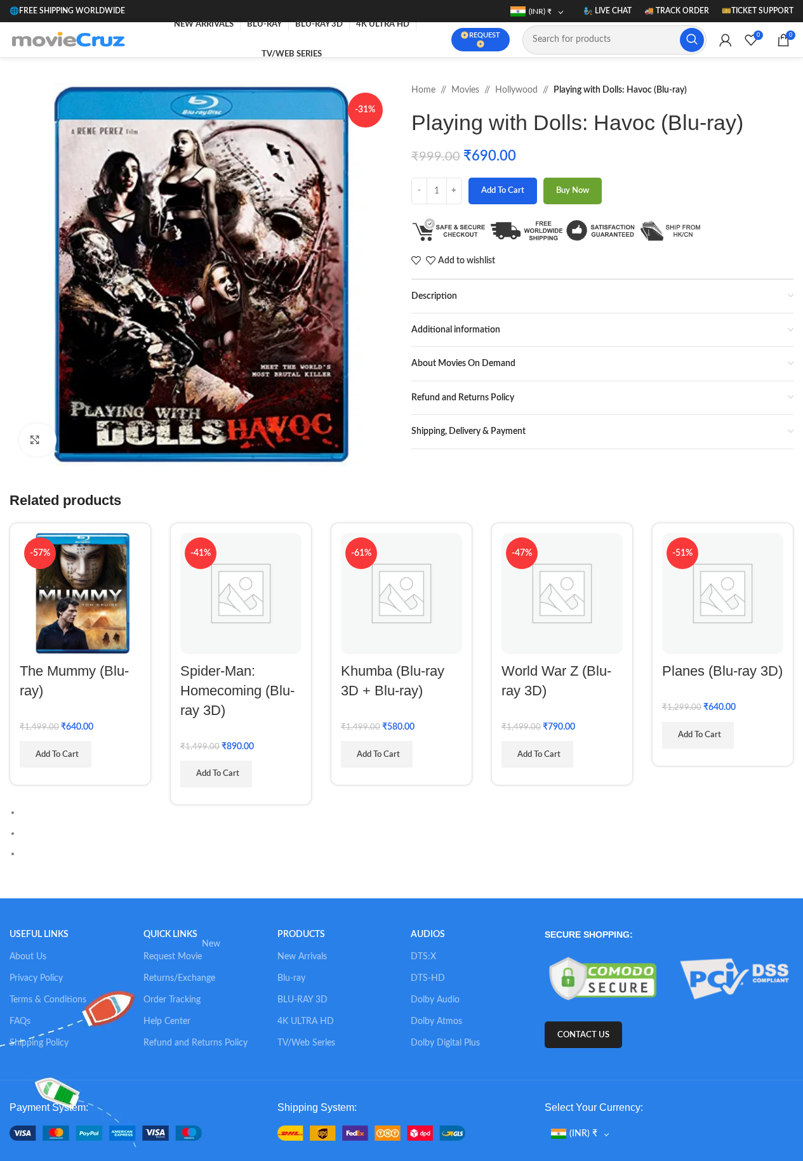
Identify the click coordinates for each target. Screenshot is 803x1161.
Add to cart (502, 191)
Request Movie (181, 953)
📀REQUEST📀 (480, 39)
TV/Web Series (306, 1043)
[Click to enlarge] (37, 440)
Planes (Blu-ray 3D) (722, 671)
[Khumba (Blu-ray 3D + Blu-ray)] (401, 593)
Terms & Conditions (48, 999)
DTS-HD (428, 978)
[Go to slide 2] (406, 833)
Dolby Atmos (436, 1021)
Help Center (166, 1021)
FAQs (20, 1021)
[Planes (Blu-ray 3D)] (722, 593)
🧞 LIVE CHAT (607, 11)
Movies (465, 90)
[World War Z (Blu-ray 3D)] (562, 593)
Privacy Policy (36, 978)
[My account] (725, 40)
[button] (395, 274)
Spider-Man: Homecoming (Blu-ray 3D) (237, 690)
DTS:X (423, 956)
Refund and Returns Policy (195, 1043)
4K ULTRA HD (305, 1021)
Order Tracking (172, 999)
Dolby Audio (435, 999)
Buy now (572, 191)
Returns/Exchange (179, 978)
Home (423, 90)
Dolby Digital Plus (445, 1043)
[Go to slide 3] (406, 853)
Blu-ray (291, 978)
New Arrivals (302, 956)
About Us (28, 956)
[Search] (692, 40)
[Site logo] (71, 39)
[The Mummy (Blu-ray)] (80, 593)
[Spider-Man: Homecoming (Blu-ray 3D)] (241, 593)
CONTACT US (583, 1035)
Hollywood (516, 90)
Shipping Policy (39, 1043)
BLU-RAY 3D (302, 999)
